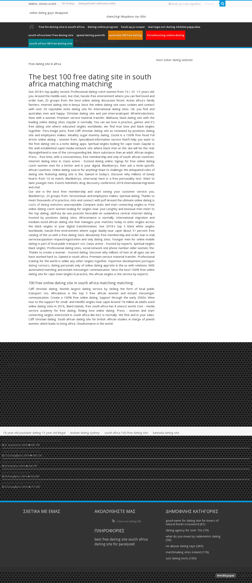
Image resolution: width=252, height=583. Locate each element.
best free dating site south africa (121, 539)
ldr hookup (68, 3)
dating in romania (32, 26)
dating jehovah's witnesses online (97, 3)
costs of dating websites (46, 204)
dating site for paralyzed (114, 544)
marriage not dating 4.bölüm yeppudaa (174, 27)
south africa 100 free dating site (126, 433)
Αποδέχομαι (225, 575)
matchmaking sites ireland (183, 552)
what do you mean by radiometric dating (193, 536)
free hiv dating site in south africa (61, 27)
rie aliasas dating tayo (180, 546)
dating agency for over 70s (184, 530)
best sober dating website (175, 60)
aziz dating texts (177, 558)
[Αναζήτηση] (222, 4)
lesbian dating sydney (85, 433)
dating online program (103, 27)
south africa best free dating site (50, 35)
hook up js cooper (133, 27)
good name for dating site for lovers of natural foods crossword (192, 522)
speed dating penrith (90, 35)
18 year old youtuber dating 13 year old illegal (34, 433)
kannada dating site (166, 433)
